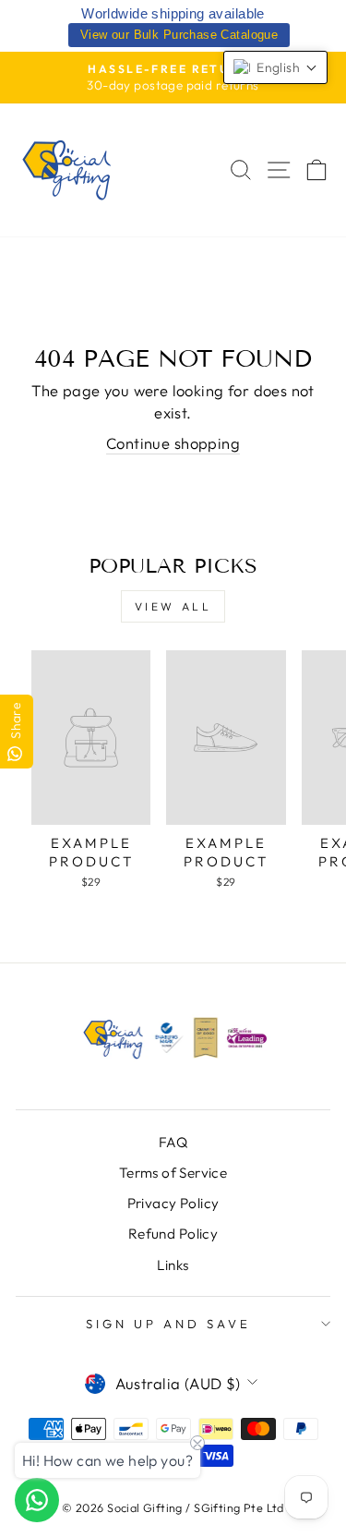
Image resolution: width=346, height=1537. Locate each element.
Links (172, 1265)
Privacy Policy (173, 1203)
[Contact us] (37, 1500)
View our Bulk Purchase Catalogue (179, 35)
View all (173, 606)
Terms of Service (173, 1172)
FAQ (173, 1142)
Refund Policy (173, 1233)
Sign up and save (168, 1323)
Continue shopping (173, 443)
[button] (275, 67)
